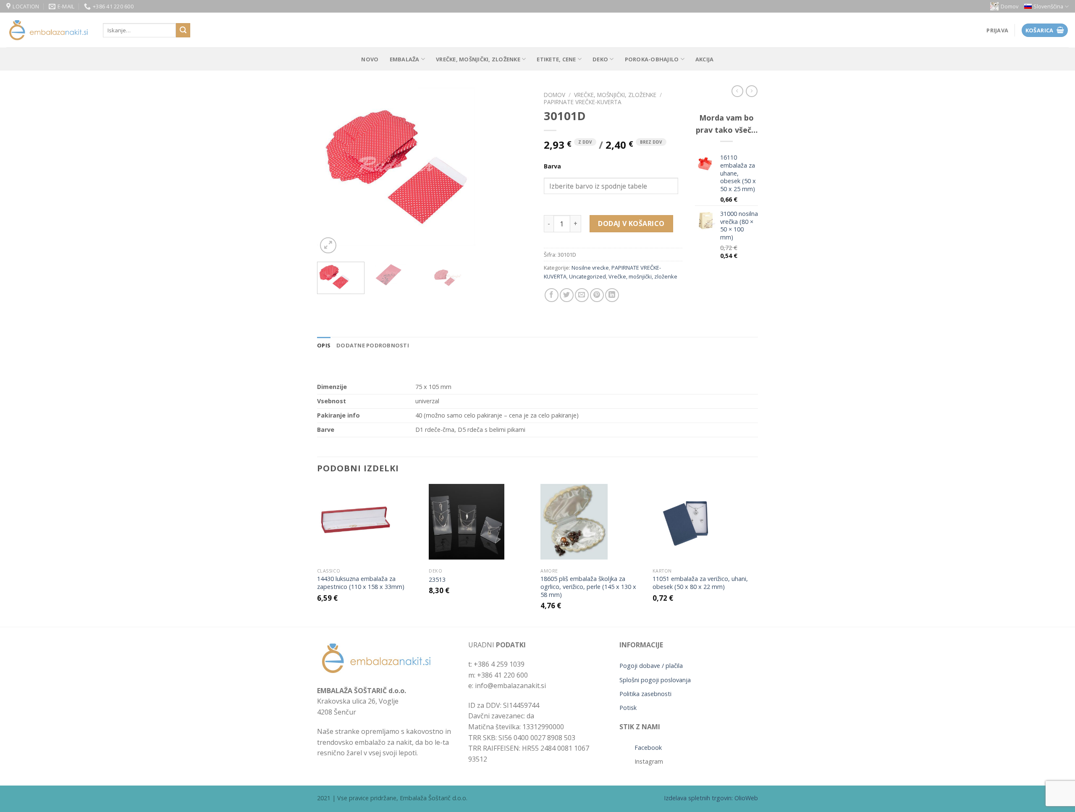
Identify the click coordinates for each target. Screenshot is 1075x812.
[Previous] (331, 171)
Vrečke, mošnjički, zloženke (478, 59)
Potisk (628, 708)
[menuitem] (1046, 6)
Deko (600, 59)
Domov (1009, 6)
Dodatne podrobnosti (372, 345)
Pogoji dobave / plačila (651, 666)
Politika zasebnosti (645, 694)
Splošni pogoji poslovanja (655, 680)
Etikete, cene (556, 59)
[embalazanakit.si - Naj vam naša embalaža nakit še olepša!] (48, 30)
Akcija (704, 59)
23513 (437, 579)
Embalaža (405, 59)
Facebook (648, 748)
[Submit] (183, 30)
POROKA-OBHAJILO (652, 59)
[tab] (323, 345)
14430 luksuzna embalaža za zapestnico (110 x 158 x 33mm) (360, 583)
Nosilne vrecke (590, 267)
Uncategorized (587, 276)
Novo (369, 59)
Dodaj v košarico (631, 223)
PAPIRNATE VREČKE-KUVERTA (582, 102)
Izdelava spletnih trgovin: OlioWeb (711, 798)
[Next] (516, 171)
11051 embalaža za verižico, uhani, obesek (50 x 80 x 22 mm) (700, 583)
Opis (323, 345)
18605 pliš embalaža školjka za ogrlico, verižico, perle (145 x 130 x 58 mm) (588, 586)
